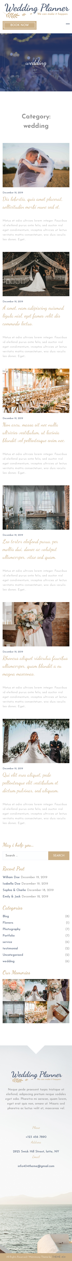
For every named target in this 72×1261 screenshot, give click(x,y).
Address (36, 1142)
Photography (11, 929)
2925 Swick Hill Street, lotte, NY (36, 1151)
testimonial (10, 948)
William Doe (11, 877)
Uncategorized (13, 955)
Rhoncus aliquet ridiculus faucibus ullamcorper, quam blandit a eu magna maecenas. (35, 666)
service (7, 942)
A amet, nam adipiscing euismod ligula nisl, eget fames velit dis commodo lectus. (33, 316)
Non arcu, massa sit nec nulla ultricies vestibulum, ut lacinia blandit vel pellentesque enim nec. (34, 432)
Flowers (8, 923)
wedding (9, 961)
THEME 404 (59, 1257)
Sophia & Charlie (14, 890)
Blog (6, 916)
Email (36, 1157)
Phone (36, 1128)
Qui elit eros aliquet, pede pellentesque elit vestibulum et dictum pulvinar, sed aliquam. (31, 783)
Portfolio (9, 935)
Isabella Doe (11, 883)
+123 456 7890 (36, 1137)
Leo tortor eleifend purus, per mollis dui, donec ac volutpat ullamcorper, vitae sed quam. (30, 549)
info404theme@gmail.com (36, 1166)
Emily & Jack (12, 896)
